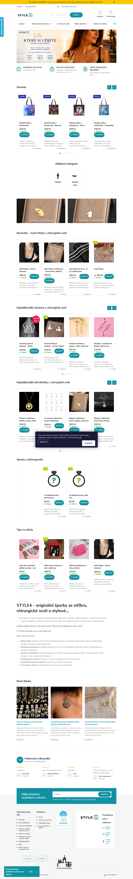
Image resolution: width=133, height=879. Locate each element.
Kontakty (19, 7)
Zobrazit (34, 276)
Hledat (76, 15)
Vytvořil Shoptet (111, 875)
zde (80, 437)
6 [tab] (69, 153)
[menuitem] (23, 24)
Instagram (42, 858)
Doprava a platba (24, 834)
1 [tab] (59, 153)
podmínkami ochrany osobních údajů (84, 799)
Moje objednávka (30, 7)
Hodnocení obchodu (45, 820)
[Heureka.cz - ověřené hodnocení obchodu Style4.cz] (63, 819)
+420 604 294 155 (108, 834)
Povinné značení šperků (44, 827)
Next (114, 87)
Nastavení (43, 442)
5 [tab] (67, 153)
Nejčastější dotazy (44, 823)
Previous (109, 87)
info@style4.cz (108, 828)
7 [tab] (71, 153)
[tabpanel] (29, 121)
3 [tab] (63, 153)
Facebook (27, 858)
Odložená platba (24, 841)
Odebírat (104, 794)
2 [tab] (61, 153)
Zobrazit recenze (40, 761)
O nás (40, 817)
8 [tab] (73, 153)
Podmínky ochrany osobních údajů (25, 837)
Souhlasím (89, 443)
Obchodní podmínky (25, 826)
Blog (20, 844)
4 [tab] (65, 153)
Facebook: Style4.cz (108, 841)
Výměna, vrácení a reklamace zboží (24, 830)
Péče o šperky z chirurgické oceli (24, 848)
